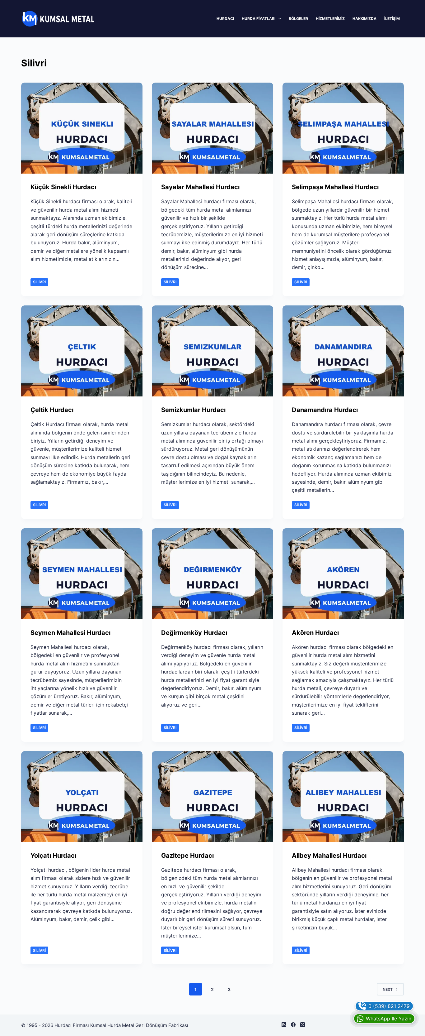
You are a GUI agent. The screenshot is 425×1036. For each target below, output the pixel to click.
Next (388, 989)
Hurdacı (225, 18)
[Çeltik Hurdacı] (81, 350)
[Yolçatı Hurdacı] (81, 796)
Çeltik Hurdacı (51, 410)
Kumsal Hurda (105, 1025)
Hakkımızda (364, 18)
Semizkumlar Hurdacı (193, 410)
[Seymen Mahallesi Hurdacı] (81, 573)
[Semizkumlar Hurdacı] (212, 350)
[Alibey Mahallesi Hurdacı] (343, 796)
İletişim (392, 18)
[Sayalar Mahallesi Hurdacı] (212, 128)
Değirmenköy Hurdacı (194, 632)
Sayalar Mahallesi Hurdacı (200, 187)
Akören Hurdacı (315, 632)
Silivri (39, 282)
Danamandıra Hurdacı (325, 410)
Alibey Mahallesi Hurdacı (329, 855)
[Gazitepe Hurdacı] (212, 796)
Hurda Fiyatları (258, 18)
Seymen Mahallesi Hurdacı (70, 632)
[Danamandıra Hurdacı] (343, 350)
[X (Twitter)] (302, 1024)
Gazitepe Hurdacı (187, 855)
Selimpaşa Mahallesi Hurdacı (335, 187)
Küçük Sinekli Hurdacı (63, 187)
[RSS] (284, 1024)
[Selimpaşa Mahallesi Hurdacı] (343, 128)
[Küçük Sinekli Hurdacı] (81, 128)
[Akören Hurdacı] (343, 573)
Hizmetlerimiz (330, 18)
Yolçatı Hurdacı (53, 855)
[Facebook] (293, 1024)
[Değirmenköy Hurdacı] (212, 573)
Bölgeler (298, 18)
